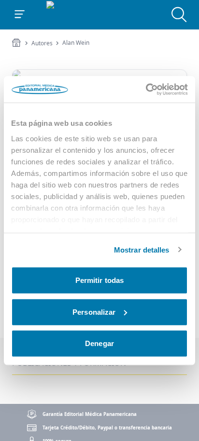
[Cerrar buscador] (179, 14)
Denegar (99, 343)
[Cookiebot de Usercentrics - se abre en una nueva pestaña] (145, 89)
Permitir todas (99, 280)
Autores (42, 43)
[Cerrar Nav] (20, 14)
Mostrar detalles (142, 249)
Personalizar (93, 311)
